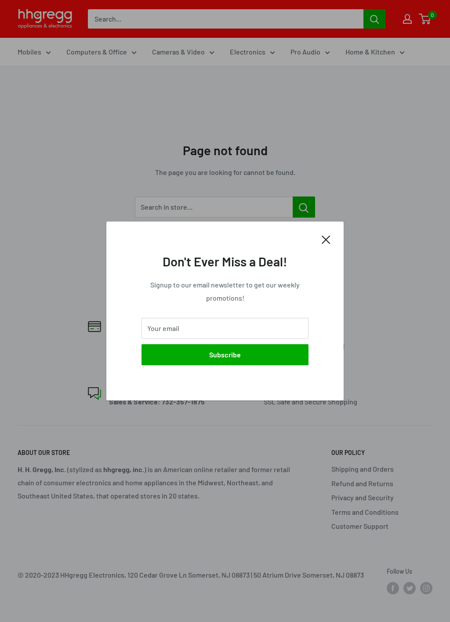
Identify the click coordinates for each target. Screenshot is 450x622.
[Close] (326, 238)
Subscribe (225, 354)
